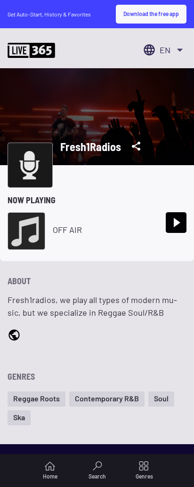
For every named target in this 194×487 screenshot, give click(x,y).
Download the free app (151, 13)
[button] (36, 399)
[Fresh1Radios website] (14, 336)
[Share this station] (136, 146)
